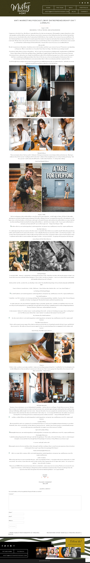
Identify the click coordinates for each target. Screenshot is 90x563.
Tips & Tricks (42, 30)
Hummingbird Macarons (44, 450)
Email (10, 516)
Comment (11, 494)
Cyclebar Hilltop (44, 430)
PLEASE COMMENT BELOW (45, 482)
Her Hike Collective (46, 239)
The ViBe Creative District (45, 330)
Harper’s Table (59, 223)
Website (11, 520)
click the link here (53, 63)
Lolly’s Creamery (47, 463)
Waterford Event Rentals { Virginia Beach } (64, 532)
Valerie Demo (33, 53)
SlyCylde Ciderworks (65, 414)
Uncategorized (54, 30)
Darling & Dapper (46, 291)
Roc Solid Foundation (45, 315)
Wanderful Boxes (45, 161)
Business (33, 30)
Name (10, 512)
